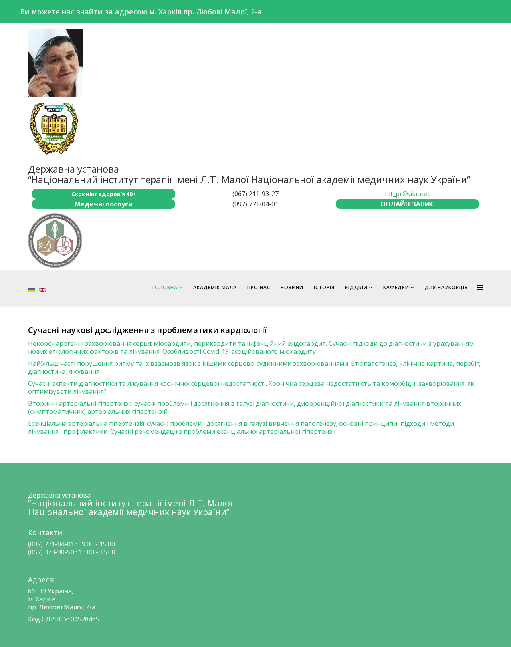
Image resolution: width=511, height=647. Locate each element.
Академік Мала (215, 287)
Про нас (258, 287)
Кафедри (396, 287)
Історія (324, 287)
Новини (292, 287)
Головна (165, 287)
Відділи (356, 287)
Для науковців (446, 287)
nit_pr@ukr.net (407, 193)
